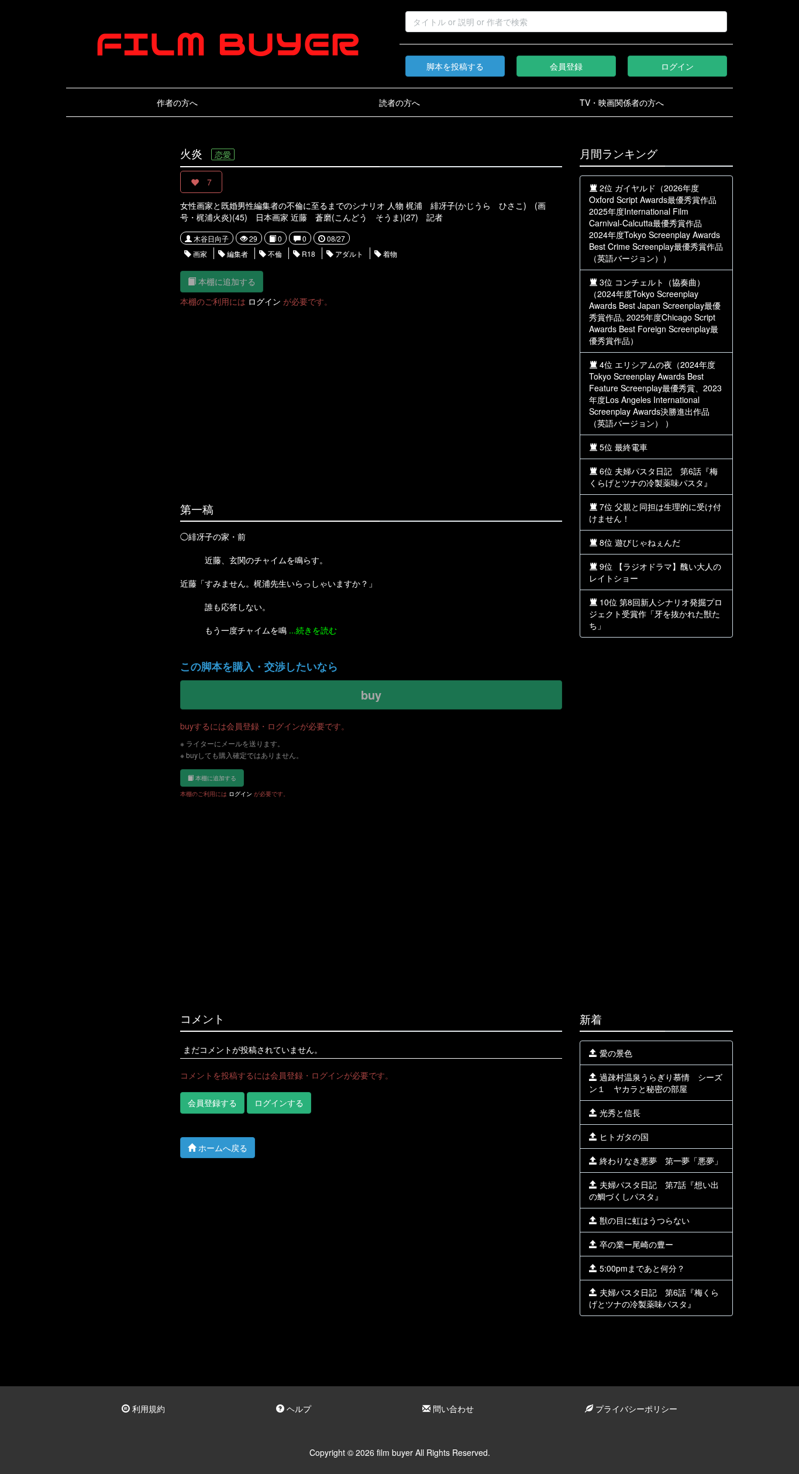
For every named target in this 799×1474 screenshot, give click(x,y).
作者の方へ (177, 102)
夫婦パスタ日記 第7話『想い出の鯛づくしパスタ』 (654, 1190)
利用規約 (147, 1408)
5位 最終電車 (622, 447)
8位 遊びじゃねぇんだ (638, 542)
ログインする (279, 1102)
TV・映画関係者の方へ (622, 102)
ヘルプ (297, 1408)
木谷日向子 (210, 238)
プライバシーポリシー (635, 1408)
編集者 (236, 254)
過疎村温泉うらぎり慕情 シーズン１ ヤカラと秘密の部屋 (655, 1082)
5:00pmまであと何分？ (641, 1268)
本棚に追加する (226, 281)
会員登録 (566, 66)
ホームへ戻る (221, 1147)
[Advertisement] (114, 322)
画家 (199, 254)
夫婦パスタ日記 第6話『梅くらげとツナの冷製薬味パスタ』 (654, 1298)
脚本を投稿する (455, 66)
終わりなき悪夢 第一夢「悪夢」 (659, 1160)
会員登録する (212, 1102)
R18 (307, 254)
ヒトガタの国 (623, 1136)
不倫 (274, 254)
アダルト (348, 254)
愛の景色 (614, 1053)
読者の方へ (399, 102)
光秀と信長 (618, 1112)
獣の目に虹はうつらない (643, 1220)
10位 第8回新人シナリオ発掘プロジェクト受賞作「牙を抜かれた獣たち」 (655, 613)
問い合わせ (452, 1408)
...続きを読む (313, 630)
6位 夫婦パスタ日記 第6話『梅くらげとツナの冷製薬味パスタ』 (653, 476)
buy (371, 694)
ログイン (677, 66)
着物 (389, 254)
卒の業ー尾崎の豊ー (635, 1244)
